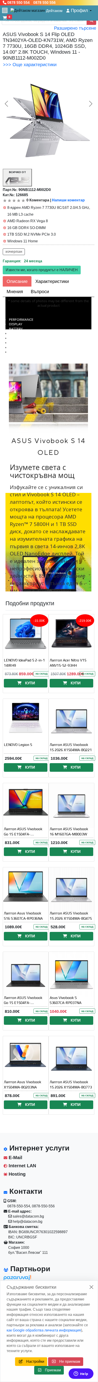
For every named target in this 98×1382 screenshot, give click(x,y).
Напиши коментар (68, 200)
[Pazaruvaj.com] (24, 1279)
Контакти (24, 1191)
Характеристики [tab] (52, 281)
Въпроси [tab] (40, 291)
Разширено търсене (75, 28)
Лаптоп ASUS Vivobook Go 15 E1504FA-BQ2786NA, (23, 1003)
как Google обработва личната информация (44, 1330)
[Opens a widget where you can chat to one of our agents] (80, 1374)
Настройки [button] (33, 1361)
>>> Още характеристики (30, 64)
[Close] (91, 1287)
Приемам (51, 1370)
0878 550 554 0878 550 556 (31, 3)
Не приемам (68, 1361)
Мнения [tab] (15, 291)
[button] (79, 10)
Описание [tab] (17, 281)
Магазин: (16, 1242)
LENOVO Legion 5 (18, 745)
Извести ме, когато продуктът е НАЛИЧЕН (42, 270)
